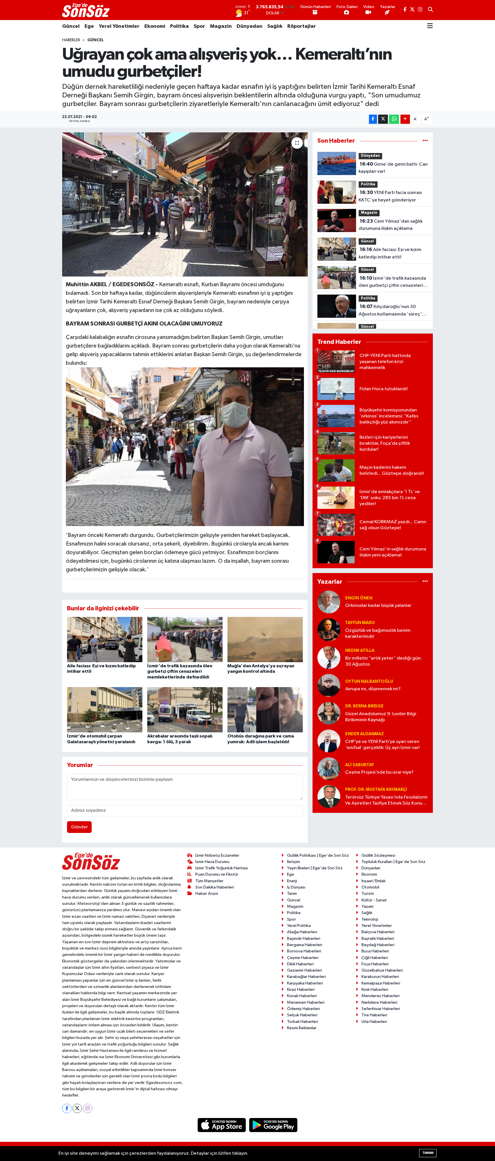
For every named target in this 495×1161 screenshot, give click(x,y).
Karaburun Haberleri (380, 976)
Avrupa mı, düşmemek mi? (373, 689)
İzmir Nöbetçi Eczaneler (217, 855)
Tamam (427, 1152)
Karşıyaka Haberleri (305, 983)
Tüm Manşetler (209, 881)
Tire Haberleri (374, 1015)
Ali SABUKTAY (359, 765)
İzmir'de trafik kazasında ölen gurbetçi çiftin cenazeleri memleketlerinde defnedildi (179, 671)
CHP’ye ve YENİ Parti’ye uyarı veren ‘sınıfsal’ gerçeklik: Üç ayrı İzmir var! (382, 744)
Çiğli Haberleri (375, 958)
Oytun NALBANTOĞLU (369, 681)
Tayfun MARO (360, 623)
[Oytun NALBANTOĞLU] (328, 685)
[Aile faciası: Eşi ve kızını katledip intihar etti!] (104, 639)
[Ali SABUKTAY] (328, 768)
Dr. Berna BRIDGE (364, 706)
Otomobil (370, 887)
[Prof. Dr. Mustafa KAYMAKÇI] (328, 796)
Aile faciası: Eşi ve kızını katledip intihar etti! (390, 253)
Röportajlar (301, 26)
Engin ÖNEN (358, 598)
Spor (199, 26)
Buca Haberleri (375, 951)
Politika (179, 26)
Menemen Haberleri (306, 1002)
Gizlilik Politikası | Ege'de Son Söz (318, 855)
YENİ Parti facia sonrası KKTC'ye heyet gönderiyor (390, 196)
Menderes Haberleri (381, 996)
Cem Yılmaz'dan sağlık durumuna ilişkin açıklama (391, 225)
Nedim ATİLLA (359, 650)
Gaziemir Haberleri (304, 970)
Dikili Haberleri (300, 964)
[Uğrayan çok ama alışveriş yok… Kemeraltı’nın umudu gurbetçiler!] (185, 204)
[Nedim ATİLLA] (328, 657)
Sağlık (274, 26)
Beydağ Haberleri (378, 945)
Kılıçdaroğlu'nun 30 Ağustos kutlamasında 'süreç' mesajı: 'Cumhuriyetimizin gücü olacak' (392, 311)
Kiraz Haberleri (301, 989)
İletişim (293, 862)
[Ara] (430, 10)
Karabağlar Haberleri (306, 976)
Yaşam (368, 906)
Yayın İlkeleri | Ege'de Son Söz (315, 868)
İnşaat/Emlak (374, 881)
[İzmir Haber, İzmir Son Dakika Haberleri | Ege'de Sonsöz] (86, 10)
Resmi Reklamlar (302, 1028)
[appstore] (222, 1125)
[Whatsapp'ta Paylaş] (394, 119)
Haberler (71, 40)
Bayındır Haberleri (303, 938)
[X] (77, 1108)
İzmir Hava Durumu (212, 862)
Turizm (368, 893)
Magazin (221, 26)
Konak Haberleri (302, 996)
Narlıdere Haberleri (379, 1002)
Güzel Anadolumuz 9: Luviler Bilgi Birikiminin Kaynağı (380, 716)
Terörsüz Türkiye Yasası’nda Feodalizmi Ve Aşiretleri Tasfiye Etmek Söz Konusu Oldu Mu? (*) (386, 801)
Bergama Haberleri (304, 945)
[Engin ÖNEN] (328, 601)
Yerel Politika (299, 925)
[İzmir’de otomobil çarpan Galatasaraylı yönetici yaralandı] (104, 709)
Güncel (71, 26)
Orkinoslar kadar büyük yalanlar (378, 605)
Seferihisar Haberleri (381, 1009)
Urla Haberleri (374, 1021)
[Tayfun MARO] (328, 629)
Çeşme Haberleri (303, 958)
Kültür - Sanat (374, 900)
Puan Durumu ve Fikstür (216, 874)
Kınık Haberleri (375, 989)
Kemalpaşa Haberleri (381, 983)
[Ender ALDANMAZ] (328, 740)
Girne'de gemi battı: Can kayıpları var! (393, 168)
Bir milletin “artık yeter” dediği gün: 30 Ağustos (383, 661)
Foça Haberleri (375, 964)
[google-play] (273, 1125)
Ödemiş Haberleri (303, 1009)
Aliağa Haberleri (302, 932)
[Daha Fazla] (405, 119)
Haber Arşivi (206, 893)
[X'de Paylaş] (383, 119)
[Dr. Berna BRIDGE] (328, 713)
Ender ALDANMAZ (364, 734)
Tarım (292, 893)
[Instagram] (87, 1108)
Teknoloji (370, 919)
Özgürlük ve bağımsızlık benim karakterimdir (377, 633)
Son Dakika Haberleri (214, 887)
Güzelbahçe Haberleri (382, 970)
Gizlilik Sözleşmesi (378, 855)
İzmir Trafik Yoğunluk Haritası (221, 868)
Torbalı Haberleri (302, 1021)
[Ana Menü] (430, 26)
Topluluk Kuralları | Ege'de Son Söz (393, 862)
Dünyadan (249, 26)
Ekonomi (154, 26)
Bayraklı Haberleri (378, 938)
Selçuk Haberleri (302, 1015)
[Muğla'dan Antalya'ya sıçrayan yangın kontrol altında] (265, 639)
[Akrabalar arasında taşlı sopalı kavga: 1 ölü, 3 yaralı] (185, 709)
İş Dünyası (296, 887)
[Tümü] (425, 140)
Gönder (79, 827)
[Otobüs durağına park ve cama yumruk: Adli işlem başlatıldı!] (265, 709)
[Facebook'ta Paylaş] (373, 119)
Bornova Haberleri (304, 951)
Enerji (292, 881)
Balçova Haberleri (378, 932)
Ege (89, 26)
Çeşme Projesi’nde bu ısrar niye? (379, 772)
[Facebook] (67, 1108)
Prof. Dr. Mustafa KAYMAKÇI (376, 789)
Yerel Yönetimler (119, 26)
